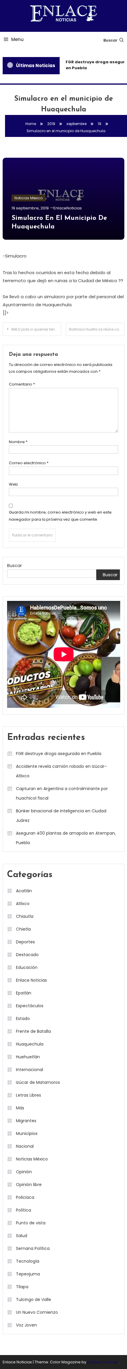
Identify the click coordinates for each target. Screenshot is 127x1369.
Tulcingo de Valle (33, 1299)
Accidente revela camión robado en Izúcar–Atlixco (61, 771)
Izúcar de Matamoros (38, 1082)
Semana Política (33, 1248)
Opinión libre (29, 1185)
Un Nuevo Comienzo (37, 1312)
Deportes (25, 942)
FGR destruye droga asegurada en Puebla (58, 754)
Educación (27, 967)
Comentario (22, 384)
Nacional (25, 1146)
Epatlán (23, 993)
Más (20, 1108)
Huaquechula (29, 1044)
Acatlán (24, 891)
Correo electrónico (28, 463)
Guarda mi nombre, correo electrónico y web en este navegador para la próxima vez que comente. (60, 515)
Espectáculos (29, 1006)
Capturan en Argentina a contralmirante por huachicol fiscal (62, 793)
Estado (23, 1018)
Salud (21, 1236)
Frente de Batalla (33, 1031)
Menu (17, 39)
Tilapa (22, 1287)
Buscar (110, 40)
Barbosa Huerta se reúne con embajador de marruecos (96, 329)
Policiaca (25, 1197)
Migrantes (26, 1121)
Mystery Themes (102, 1362)
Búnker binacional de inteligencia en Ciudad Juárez (61, 815)
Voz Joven (26, 1325)
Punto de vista (30, 1223)
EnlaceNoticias (67, 208)
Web (13, 484)
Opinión (24, 1172)
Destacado (27, 955)
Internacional (29, 1070)
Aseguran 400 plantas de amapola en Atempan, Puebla (66, 838)
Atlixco (23, 904)
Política (23, 1210)
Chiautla (24, 916)
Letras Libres (28, 1095)
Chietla (23, 929)
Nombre (18, 442)
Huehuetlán (28, 1057)
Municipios (27, 1133)
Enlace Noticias (31, 980)
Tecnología (27, 1261)
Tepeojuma (28, 1274)
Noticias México (28, 197)
